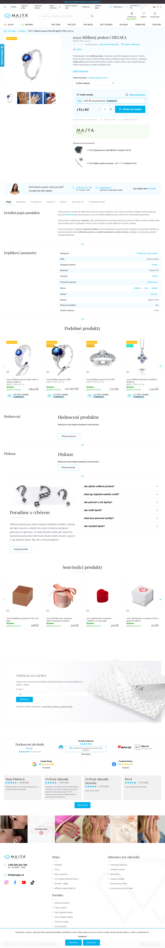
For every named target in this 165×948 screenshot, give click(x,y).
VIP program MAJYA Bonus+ (67, 879)
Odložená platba (98, 7)
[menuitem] (8, 24)
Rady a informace (53, 7)
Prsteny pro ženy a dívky (147, 253)
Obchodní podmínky (118, 883)
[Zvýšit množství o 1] (111, 109)
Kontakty (13, 7)
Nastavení (82, 936)
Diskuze (63, 202)
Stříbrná (137, 288)
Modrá (154, 288)
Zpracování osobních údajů (121, 888)
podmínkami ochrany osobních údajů (57, 707)
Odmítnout (73, 942)
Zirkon (154, 276)
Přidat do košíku (132, 109)
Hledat (92, 16)
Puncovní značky (62, 922)
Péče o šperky (61, 907)
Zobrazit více (82, 805)
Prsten (154, 265)
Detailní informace (80, 71)
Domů (4, 7)
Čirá (146, 288)
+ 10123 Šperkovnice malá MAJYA (109, 150)
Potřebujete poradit (97, 202)
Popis (8, 202)
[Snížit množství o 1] (99, 109)
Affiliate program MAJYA (65, 888)
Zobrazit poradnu (21, 549)
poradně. (152, 188)
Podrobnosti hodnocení (109, 44)
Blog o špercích (61, 874)
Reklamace (86, 7)
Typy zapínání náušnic (64, 912)
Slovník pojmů (60, 926)
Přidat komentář (68, 468)
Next (160, 366)
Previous (5, 366)
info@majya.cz (105, 188)
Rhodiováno (152, 282)
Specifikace (21, 202)
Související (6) (78, 202)
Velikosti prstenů (62, 903)
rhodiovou (70, 215)
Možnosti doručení (137, 95)
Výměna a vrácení (117, 869)
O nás (57, 869)
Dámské (153, 294)
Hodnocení (50, 202)
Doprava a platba (24, 7)
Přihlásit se (24, 699)
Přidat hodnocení (69, 436)
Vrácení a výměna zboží (71, 7)
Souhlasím (91, 942)
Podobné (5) (36, 202)
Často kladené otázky (64, 917)
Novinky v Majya (61, 883)
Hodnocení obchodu (38, 7)
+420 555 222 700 (84, 188)
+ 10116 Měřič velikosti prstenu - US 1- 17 (112, 163)
